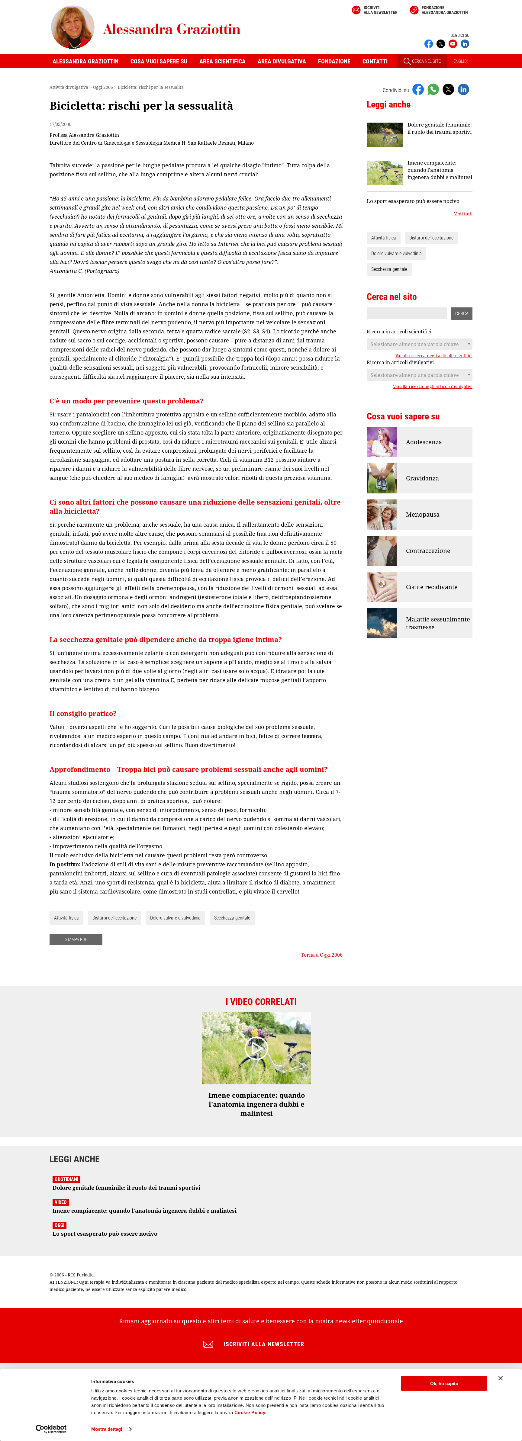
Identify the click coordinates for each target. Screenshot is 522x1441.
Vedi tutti (463, 214)
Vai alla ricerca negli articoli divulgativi (432, 386)
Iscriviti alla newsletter (381, 10)
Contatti (375, 61)
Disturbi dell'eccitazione (114, 918)
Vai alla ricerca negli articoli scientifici (433, 355)
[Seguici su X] (440, 43)
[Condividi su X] (448, 89)
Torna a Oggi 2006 (322, 955)
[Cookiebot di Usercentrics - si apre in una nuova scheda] (51, 1429)
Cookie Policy (250, 1412)
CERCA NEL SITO (426, 61)
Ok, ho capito (444, 1383)
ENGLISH (461, 61)
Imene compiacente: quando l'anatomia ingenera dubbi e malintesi (440, 170)
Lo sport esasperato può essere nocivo (413, 200)
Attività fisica (66, 918)
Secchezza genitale (232, 918)
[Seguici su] (452, 43)
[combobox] (419, 344)
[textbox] (419, 344)
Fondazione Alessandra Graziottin (445, 10)
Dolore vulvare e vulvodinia (175, 918)
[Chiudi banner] (500, 1378)
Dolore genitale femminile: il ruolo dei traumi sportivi (440, 128)
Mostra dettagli (107, 1429)
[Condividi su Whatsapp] (433, 89)
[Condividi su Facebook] (418, 89)
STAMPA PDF (76, 939)
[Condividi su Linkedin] (463, 89)
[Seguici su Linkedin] (464, 43)
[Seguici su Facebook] (428, 43)
